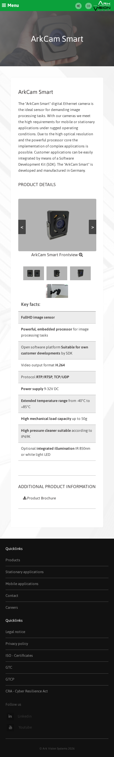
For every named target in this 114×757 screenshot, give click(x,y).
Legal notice (15, 632)
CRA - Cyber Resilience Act (27, 691)
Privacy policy (17, 644)
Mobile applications (22, 584)
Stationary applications (25, 572)
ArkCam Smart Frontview (55, 254)
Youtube (25, 727)
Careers (12, 607)
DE (88, 5)
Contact (12, 596)
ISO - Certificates (19, 655)
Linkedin (25, 716)
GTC (9, 667)
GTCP (10, 679)
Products (13, 560)
